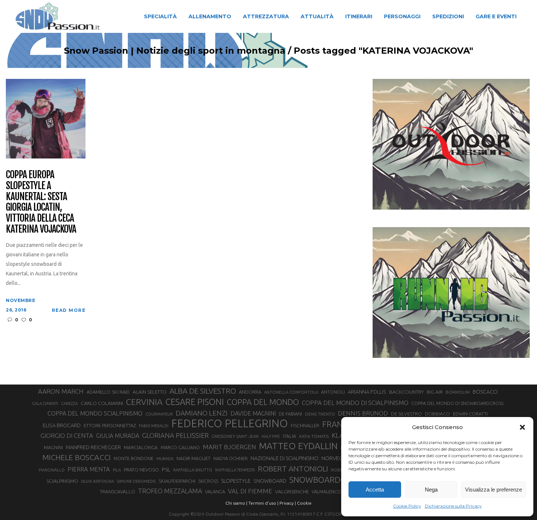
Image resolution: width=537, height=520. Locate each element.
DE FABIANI (290, 414)
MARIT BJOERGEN (229, 446)
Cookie (304, 503)
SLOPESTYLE (236, 481)
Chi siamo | (236, 503)
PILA (117, 470)
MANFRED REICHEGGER (93, 447)
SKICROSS (208, 480)
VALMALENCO (326, 491)
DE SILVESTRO (406, 414)
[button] (522, 427)
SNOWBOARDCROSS (327, 479)
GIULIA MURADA (117, 435)
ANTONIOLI (333, 392)
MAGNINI (53, 447)
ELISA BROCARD (62, 425)
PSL (166, 469)
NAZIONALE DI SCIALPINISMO (285, 458)
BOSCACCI (485, 392)
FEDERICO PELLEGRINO (229, 423)
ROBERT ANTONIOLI (293, 468)
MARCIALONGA (141, 447)
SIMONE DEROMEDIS (136, 481)
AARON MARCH (61, 391)
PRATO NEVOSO (141, 469)
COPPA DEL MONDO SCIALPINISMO (94, 413)
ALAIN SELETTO (150, 392)
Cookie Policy (407, 506)
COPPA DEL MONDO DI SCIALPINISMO (355, 402)
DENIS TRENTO (320, 414)
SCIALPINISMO (62, 481)
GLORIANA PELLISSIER (175, 435)
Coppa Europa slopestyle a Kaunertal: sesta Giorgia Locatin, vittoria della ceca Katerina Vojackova (41, 202)
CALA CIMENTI (45, 403)
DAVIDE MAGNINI (253, 413)
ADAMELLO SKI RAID (108, 391)
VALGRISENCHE (292, 491)
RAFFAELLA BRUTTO (192, 470)
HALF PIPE (271, 436)
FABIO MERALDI (153, 426)
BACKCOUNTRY (406, 392)
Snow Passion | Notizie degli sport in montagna (174, 50)
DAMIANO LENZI (202, 413)
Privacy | (287, 503)
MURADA (165, 458)
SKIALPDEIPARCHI (177, 480)
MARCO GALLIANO (180, 447)
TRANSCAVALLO (117, 491)
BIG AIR (435, 392)
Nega (431, 489)
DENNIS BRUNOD (363, 413)
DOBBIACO (437, 414)
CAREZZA (69, 403)
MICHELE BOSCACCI (76, 457)
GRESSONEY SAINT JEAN (235, 436)
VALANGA (215, 491)
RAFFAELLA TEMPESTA (235, 470)
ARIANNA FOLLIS (367, 392)
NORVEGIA (334, 458)
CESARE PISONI (194, 402)
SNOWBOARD (270, 481)
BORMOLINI (458, 392)
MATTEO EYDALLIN (298, 446)
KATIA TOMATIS (314, 436)
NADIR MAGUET (193, 458)
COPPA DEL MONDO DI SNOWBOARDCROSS (457, 403)
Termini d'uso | (263, 503)
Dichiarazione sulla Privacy (453, 506)
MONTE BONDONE (133, 458)
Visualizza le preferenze (493, 489)
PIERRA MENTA (89, 469)
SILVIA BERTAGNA (97, 481)
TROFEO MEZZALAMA (170, 490)
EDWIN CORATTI (470, 414)
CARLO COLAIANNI (102, 403)
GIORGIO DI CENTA (67, 435)
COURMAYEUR (159, 414)
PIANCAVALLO (52, 470)
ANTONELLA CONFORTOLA (291, 392)
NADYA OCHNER (230, 458)
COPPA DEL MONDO (263, 402)
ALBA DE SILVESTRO (203, 391)
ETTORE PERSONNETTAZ (110, 425)
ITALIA (289, 436)
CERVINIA (144, 401)
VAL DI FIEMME (250, 491)
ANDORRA (250, 391)
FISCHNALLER (305, 425)
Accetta (375, 489)
